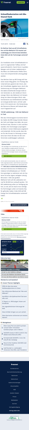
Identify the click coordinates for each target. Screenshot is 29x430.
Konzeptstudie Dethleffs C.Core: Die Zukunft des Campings (14, 339)
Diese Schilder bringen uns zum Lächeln (14, 312)
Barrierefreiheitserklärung (14, 372)
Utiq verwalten (14, 386)
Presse (14, 396)
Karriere (14, 403)
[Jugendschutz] (15, 418)
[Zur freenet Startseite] (6, 2)
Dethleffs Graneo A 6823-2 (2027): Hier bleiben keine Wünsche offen (15, 334)
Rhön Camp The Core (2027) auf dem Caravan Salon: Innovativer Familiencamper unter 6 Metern (15, 327)
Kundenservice (14, 368)
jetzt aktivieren (8, 156)
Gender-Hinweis (14, 393)
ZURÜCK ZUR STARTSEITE (19, 205)
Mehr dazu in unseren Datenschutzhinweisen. (15, 166)
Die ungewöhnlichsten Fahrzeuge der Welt (13, 307)
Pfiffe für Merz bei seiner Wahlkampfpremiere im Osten (11, 287)
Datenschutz (14, 379)
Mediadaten (14, 400)
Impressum (14, 375)
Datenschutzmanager (14, 382)
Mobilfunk (21, 2)
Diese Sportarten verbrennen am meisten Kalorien (14, 316)
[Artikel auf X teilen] (27, 43)
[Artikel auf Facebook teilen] (24, 43)
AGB (14, 389)
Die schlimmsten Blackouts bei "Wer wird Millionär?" (14, 292)
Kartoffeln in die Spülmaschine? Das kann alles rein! (14, 297)
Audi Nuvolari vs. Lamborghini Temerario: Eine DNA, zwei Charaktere (15, 349)
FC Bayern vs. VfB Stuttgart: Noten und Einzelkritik (13, 302)
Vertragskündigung (14, 407)
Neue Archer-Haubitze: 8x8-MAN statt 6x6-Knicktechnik (15, 344)
